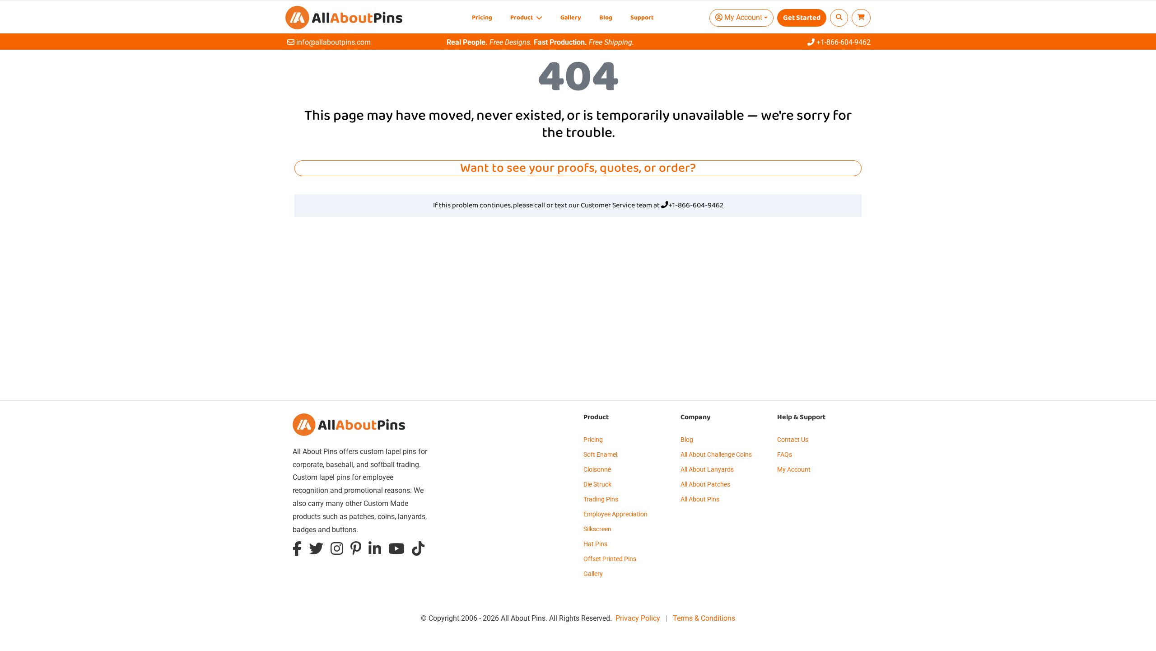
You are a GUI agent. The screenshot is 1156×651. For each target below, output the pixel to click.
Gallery (570, 18)
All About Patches (705, 484)
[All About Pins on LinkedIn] (374, 550)
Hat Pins (595, 544)
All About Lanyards (707, 469)
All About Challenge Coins (716, 454)
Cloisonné (597, 469)
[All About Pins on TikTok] (418, 550)
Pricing (482, 18)
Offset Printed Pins (609, 558)
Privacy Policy (637, 618)
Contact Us (792, 439)
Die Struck (597, 484)
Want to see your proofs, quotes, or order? (578, 168)
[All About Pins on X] (316, 550)
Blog (605, 18)
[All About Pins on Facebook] (297, 550)
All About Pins (700, 499)
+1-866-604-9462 (695, 205)
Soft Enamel (600, 454)
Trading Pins (600, 499)
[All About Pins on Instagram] (337, 550)
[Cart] (861, 18)
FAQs (784, 454)
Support (641, 18)
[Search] (839, 18)
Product (522, 18)
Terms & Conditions (704, 618)
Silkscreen (597, 529)
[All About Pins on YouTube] (396, 550)
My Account (794, 469)
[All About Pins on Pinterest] (355, 550)
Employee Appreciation (615, 514)
